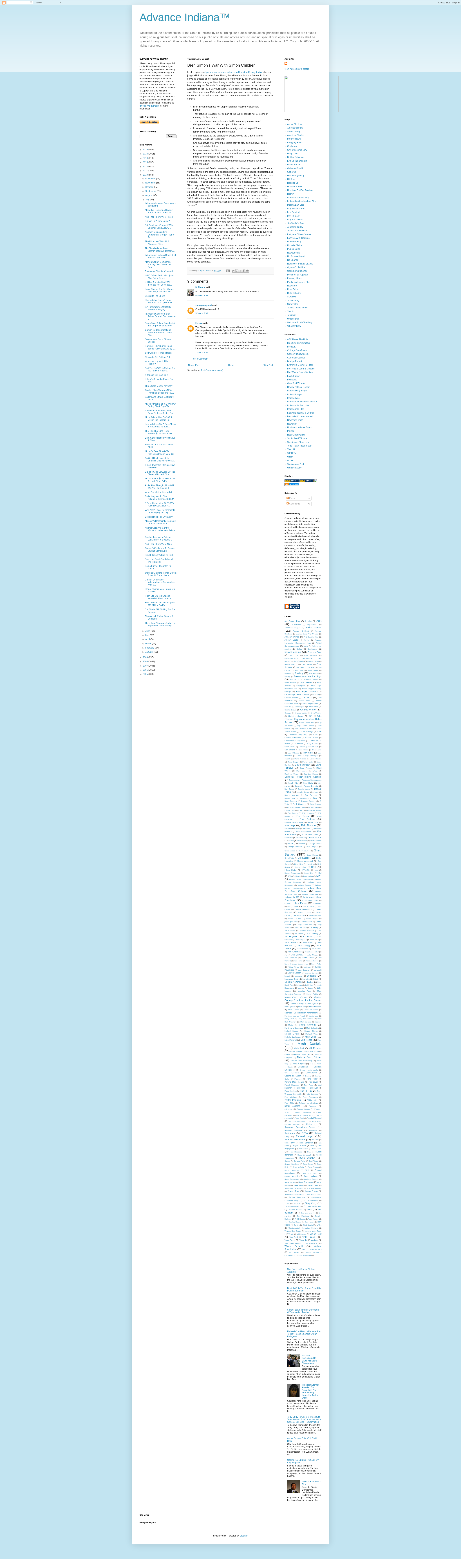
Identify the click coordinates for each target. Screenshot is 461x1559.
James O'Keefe (294, 918)
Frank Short (301, 838)
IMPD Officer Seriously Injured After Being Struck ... (159, 276)
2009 (145, 657)
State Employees (292, 1179)
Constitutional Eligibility (295, 741)
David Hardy (307, 762)
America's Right (295, 128)
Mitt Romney (315, 1048)
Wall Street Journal (293, 1243)
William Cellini (315, 1249)
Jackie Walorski (302, 909)
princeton (288, 1109)
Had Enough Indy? (296, 175)
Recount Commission (298, 1121)
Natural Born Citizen (309, 1057)
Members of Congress (294, 1028)
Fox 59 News (293, 376)
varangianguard (203, 305)
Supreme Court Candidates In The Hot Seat (159, 560)
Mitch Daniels (309, 1044)
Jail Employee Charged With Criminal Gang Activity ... (159, 226)
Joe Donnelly (312, 933)
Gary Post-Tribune (296, 383)
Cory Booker (312, 744)
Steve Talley (298, 1185)
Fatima (297, 828)
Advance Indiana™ (185, 17)
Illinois (297, 876)
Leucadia (311, 976)
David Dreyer (293, 762)
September (151, 191)
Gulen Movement (305, 861)
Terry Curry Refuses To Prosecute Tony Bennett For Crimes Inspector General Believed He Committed (304, 1419)
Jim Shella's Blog (295, 223)
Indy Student (293, 216)
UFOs (319, 1225)
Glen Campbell (312, 847)
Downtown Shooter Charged (159, 271)
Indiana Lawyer (294, 394)
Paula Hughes (291, 1091)
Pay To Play (306, 1091)
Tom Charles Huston (293, 1222)
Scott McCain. (298, 1167)
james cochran (304, 912)
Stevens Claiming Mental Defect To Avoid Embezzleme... (160, 574)
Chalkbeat (292, 146)
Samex (287, 1161)
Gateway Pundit (295, 168)
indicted (288, 903)
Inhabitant (317, 903)
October (149, 187)
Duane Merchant (292, 795)
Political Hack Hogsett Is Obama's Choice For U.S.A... (160, 459)
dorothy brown (303, 792)
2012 (145, 166)
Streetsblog (292, 304)
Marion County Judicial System (304, 1004)
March (148, 643)
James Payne (312, 918)
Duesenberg (290, 798)
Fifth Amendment (303, 832)
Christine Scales (296, 716)
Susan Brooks (311, 1191)
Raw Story (292, 285)
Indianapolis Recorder (298, 405)
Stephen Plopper (310, 1179)
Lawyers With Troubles (298, 238)
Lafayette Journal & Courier (300, 413)
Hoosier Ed (292, 183)
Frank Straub (315, 837)
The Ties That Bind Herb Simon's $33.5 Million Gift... (159, 432)
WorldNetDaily (294, 467)
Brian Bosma (290, 682)
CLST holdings (306, 731)
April (147, 639)
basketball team (291, 658)
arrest (306, 646)
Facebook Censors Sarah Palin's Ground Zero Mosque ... (160, 316)
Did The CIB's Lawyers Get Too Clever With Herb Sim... (160, 473)
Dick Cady (308, 783)
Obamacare (303, 1067)
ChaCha (288, 707)
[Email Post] (227, 271)
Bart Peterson (310, 655)
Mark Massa (293, 1010)
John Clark (307, 943)
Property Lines (294, 278)
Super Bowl (293, 1191)
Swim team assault (313, 1194)
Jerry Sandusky (304, 925)
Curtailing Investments (308, 747)
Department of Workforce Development (305, 780)
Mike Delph (311, 1037)
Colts (315, 735)
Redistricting (311, 1124)
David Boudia (315, 759)
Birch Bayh (313, 670)
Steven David (313, 1185)
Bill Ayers (311, 667)
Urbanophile (293, 319)
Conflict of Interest (293, 738)
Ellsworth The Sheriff (155, 296)
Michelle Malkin (295, 245)
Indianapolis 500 (292, 897)
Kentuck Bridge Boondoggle (296, 964)
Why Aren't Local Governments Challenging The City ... (160, 511)
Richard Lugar (304, 1136)
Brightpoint (300, 686)
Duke (315, 798)
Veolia (291, 1234)
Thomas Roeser (295, 1210)
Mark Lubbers (315, 1007)
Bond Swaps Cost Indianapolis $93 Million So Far (160, 603)
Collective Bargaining (298, 735)
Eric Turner (302, 816)
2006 (145, 670)
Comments (294, 504)
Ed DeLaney (313, 807)
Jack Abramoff (308, 906)
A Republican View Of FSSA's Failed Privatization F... (159, 504)
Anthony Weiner (292, 637)
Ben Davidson (308, 658)
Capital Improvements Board (297, 694)
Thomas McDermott (312, 1206)
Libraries (306, 979)
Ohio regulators (292, 1073)
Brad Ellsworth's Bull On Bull (159, 555)
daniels (287, 759)
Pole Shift (289, 1103)
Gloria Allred (290, 851)
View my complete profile (297, 69)
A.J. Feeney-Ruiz (292, 621)
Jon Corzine (316, 949)
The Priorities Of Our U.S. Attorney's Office (157, 242)
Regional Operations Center (300, 1127)
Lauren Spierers (312, 973)
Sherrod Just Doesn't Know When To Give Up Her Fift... (159, 301)
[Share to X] (240, 271)
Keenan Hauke (312, 961)
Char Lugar (299, 707)
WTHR (290, 460)
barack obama (293, 651)
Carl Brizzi (307, 697)
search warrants (292, 1170)
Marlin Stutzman (311, 1010)
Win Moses (294, 1252)
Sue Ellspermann (314, 1188)
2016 (145, 149)
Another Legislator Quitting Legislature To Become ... (158, 538)
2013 (145, 162)
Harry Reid (298, 864)
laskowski (317, 970)
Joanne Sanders (307, 931)
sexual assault (291, 1176)
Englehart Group (314, 810)
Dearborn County (292, 774)
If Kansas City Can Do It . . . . (158, 375)
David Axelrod (300, 759)
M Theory (200, 287)
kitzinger (307, 967)
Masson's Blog (294, 241)
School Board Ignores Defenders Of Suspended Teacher (303, 1311)
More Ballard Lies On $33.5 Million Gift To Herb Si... (158, 418)
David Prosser (306, 768)
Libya (315, 979)
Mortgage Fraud (312, 1051)
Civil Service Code (303, 729)
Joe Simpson (301, 940)
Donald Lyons (304, 789)
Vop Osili (294, 1237)
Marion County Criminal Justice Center (303, 999)
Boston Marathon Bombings (308, 676)
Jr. (286, 955)
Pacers (308, 1076)
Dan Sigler (308, 753)
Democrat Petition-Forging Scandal (303, 777)
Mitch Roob (299, 1048)
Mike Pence (306, 1040)
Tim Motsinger (303, 1216)
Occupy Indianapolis (309, 1070)
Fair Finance (308, 825)
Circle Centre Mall (306, 723)
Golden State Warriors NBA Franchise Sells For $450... (159, 391)
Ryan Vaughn (307, 1157)
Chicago (288, 713)
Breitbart (291, 347)
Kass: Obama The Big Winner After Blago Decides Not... (159, 290)
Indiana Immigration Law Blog (301, 201)
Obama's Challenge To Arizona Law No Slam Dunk (160, 549)
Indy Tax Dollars (295, 219)
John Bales (290, 942)
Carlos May (304, 701)
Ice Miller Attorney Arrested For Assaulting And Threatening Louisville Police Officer (310, 1391)
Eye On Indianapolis (297, 161)
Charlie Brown (290, 710)
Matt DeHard (305, 1022)
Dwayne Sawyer (308, 801)
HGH (313, 867)
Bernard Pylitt (313, 661)
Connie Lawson (312, 738)
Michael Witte (311, 1034)
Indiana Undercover (310, 894)
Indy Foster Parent (296, 208)
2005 (145, 674)
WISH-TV (291, 453)
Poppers (312, 1106)
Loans (299, 985)
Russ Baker (293, 289)
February (150, 648)
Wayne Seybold (294, 1246)
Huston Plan (309, 873)
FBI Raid (306, 828)
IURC (296, 906)
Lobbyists (309, 985)
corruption (299, 744)
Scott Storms (313, 1167)
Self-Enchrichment (309, 1173)
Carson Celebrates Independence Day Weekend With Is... (160, 582)
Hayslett (310, 864)
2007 (145, 666)
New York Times (295, 420)
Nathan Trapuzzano (302, 1054)
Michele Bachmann (293, 1037)
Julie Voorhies (291, 958)
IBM (319, 873)
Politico (290, 431)
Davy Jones (301, 771)
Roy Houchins (296, 1152)
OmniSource (311, 1073)
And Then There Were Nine (158, 544)
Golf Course (304, 851)
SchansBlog (293, 300)
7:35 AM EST (201, 352)
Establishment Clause (294, 822)
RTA (309, 1152)
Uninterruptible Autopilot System (302, 1228)
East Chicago (315, 804)
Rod (312, 1146)
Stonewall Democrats (294, 1188)
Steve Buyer (290, 1182)
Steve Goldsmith (305, 1182)
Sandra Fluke (299, 1161)
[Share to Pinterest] (247, 271)
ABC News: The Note (297, 339)
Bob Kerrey (314, 673)
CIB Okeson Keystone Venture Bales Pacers (303, 719)
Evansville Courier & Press (300, 365)
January (149, 652)
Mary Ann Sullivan (305, 1019)
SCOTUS (291, 296)
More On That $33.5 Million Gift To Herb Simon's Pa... (160, 479)
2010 (145, 175)
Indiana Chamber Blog (298, 197)
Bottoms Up (295, 679)
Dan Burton (290, 750)
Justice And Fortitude (297, 230)
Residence (313, 1130)
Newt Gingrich (299, 1064)
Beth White (307, 664)
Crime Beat (289, 747)
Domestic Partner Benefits (306, 786)
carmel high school (309, 704)
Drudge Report (294, 361)
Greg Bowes (312, 855)
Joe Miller (308, 936)
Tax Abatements (310, 1200)
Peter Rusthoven (310, 1097)
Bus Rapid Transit (306, 691)
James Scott (306, 922)
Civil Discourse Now (297, 150)
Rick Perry (290, 1143)
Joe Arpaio (298, 934)
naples (287, 1054)
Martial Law (313, 1016)
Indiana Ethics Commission (300, 879)
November (150, 182)
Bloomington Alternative (298, 343)
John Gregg (303, 945)
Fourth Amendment (310, 834)
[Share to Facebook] (244, 271)
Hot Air (290, 194)
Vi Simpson (301, 1234)
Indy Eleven (301, 903)
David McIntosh (302, 765)
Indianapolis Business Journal (302, 401)
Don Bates (289, 789)
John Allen (314, 940)
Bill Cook (299, 670)
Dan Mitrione (293, 753)
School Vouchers (292, 1164)
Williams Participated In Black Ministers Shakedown (309, 1359)
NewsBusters (293, 253)
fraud (291, 841)
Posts (292, 498)
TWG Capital (308, 1225)
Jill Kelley (314, 927)
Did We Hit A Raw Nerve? (157, 221)
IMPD (318, 876)
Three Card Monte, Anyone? (159, 386)
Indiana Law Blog (295, 205)
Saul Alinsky (314, 1161)
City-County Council (305, 725)
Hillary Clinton (291, 870)
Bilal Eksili (300, 667)
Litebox (310, 982)
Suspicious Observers (298, 442)
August (149, 195)
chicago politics (301, 713)
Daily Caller (293, 153)
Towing (297, 1225)
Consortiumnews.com (297, 354)
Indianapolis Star (295, 409)
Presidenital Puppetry (297, 274)
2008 (145, 661)
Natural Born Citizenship (301, 1061)
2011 (145, 170)
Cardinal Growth (291, 698)
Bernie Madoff (291, 664)
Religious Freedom (293, 1130)
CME (319, 731)
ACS (318, 621)
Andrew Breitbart (300, 631)
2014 (145, 158)
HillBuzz (291, 179)
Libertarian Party (292, 979)
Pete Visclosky (291, 1097)
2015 (145, 153)
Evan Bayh (290, 825)
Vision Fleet (316, 1234)
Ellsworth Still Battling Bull (157, 357)
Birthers (288, 673)
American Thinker (296, 135)
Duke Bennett (291, 801)
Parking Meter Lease (294, 1082)
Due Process (311, 795)
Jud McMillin (297, 955)
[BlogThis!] (237, 271)
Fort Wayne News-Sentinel (300, 372)
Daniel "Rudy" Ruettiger (307, 756)
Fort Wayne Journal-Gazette (301, 368)
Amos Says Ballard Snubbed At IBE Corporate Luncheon (160, 324)
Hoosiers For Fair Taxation (300, 190)
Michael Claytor (311, 1031)
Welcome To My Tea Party (299, 322)
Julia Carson (312, 955)
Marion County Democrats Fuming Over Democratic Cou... (158, 264)
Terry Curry (310, 1203)
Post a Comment (200, 359)
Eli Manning (290, 810)
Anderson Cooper (292, 628)
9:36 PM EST (201, 295)
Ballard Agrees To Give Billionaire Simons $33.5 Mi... (160, 497)
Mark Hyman (290, 1007)
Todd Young (313, 1219)
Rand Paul (299, 1118)
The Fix (290, 311)
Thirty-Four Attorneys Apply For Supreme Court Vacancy (160, 624)
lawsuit (287, 976)
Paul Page (300, 1088)
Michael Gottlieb (292, 1034)
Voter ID (303, 1240)
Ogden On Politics (296, 267)
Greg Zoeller (304, 858)
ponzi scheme (292, 1106)
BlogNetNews (294, 139)
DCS (315, 771)
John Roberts (302, 949)
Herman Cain (300, 867)
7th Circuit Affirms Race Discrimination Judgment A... (160, 249)
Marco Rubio (312, 994)
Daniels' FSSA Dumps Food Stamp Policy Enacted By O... (160, 347)
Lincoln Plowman (293, 982)
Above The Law (295, 124)
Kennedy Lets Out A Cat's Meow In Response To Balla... (160, 425)
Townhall (291, 315)
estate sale (313, 822)
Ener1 (300, 810)
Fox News (292, 379)
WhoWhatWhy (294, 326)
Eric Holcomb (308, 813)
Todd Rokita (300, 1219)
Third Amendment (292, 1206)
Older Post (268, 365)
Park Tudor (312, 1079)
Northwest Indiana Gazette (300, 264)
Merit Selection (312, 1028)
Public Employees (303, 1112)
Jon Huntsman (294, 952)
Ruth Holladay (294, 293)
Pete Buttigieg (312, 1094)
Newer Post (194, 365)
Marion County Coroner (296, 997)
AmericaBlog (293, 131)
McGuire (318, 1022)
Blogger (243, 1536)
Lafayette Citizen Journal (299, 234)
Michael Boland (291, 1031)
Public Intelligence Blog (298, 282)
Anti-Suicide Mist (311, 637)
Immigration (308, 876)
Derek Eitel (293, 783)
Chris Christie (316, 713)
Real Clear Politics (296, 435)
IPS (288, 906)
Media (290, 1025)
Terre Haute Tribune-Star (299, 446)
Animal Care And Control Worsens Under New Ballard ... (160, 530)
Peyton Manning (293, 1100)
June (148, 631)
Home (231, 365)
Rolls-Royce (303, 1149)
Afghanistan (312, 624)
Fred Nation (302, 841)
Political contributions (308, 1103)
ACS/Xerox (296, 624)
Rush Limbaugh (304, 1155)
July (147, 199)
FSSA (290, 843)
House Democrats (292, 873)
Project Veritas (303, 1109)
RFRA (305, 1133)
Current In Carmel (296, 357)
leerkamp (298, 976)
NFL (311, 1064)
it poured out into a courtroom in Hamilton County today (233, 72)
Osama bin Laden (293, 1076)
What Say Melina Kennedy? (158, 492)
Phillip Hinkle (312, 1100)
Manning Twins (304, 991)
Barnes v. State (314, 652)
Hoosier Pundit (294, 186)
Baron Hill (293, 655)
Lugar (310, 988)
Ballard (299, 649)
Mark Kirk (302, 1007)
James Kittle (299, 915)
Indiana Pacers (304, 885)
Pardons (297, 1079)
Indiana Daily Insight (297, 390)
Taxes (287, 1203)
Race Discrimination (304, 1115)
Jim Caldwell (290, 931)
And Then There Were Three (159, 217)
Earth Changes (299, 804)
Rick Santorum (306, 1143)
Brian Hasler (306, 682)
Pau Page (308, 1085)
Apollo (306, 640)
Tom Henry (309, 1222)
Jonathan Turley (295, 227)
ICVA (290, 876)
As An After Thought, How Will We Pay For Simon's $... (159, 486)
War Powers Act (311, 1243)
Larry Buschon (304, 970)
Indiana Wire (293, 398)
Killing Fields (293, 967)
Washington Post (295, 464)
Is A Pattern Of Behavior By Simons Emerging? (158, 308)
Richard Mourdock (295, 1139)
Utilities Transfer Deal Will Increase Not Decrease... (158, 283)
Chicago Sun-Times (297, 350)
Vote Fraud (308, 1236)
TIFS (309, 1209)
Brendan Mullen (311, 679)
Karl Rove (298, 961)
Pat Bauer (313, 1082)
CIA (310, 716)
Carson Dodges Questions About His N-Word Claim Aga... (158, 333)
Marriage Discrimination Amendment (301, 1013)
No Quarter (292, 260)
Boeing (287, 677)
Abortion (308, 621)
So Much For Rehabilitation (158, 353)
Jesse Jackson (300, 927)
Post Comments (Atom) (212, 370)
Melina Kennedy (307, 1025)
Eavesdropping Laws (296, 807)
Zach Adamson (304, 1255)
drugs (316, 792)
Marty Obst (289, 1019)
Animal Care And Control (307, 634)
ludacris (301, 988)
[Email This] (234, 271)
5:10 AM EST (201, 313)
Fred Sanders (315, 841)
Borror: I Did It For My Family (159, 517)
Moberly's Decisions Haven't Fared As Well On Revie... (159, 211)
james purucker (291, 922)
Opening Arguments (297, 271)
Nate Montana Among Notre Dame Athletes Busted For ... (160, 411)
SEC (307, 1170)
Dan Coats (303, 750)
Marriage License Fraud (295, 1016)
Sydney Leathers (297, 1197)
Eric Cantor (293, 813)
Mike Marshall (291, 1040)
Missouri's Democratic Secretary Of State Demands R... (160, 522)
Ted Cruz (297, 1203)
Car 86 (316, 695)
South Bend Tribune (297, 438)
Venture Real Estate (293, 1231)
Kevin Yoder (316, 964)
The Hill (291, 449)
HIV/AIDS (306, 870)
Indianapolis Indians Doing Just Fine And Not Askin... (160, 256)
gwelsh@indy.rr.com (149, 106)
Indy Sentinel (293, 212)
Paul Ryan (313, 1088)
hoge (316, 870)
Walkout (314, 1240)
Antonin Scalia (291, 640)
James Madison (314, 915)
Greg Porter (289, 858)
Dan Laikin (316, 750)
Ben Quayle (299, 661)
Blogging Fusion (295, 142)
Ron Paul (316, 1148)
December (150, 178)
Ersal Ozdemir (307, 819)
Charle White (312, 707)
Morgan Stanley (295, 1051)
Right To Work (299, 1146)
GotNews (291, 172)
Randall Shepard (314, 1118)
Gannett (302, 844)
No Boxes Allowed (296, 256)
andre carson (313, 627)
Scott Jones (308, 1164)
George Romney (295, 847)
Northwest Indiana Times (299, 427)
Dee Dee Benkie (311, 774)
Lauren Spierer (294, 973)
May (147, 635)
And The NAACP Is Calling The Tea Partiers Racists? (160, 369)
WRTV (290, 457)
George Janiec (315, 844)
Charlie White (308, 709)
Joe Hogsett (291, 936)
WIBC (304, 1249)
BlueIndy (299, 673)
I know (198, 323)
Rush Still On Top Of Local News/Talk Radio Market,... (159, 597)
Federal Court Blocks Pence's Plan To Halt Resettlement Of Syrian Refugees (304, 1334)
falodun (288, 828)
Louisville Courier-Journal (300, 416)
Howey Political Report (298, 387)
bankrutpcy (312, 649)
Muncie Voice (293, 249)
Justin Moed (308, 958)
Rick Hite (315, 1140)
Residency (290, 1133)
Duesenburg (304, 798)
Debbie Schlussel (296, 157)
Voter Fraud (290, 1240)
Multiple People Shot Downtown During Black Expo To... (160, 405)
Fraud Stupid (293, 164)
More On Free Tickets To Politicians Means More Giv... (160, 452)
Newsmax (292, 424)
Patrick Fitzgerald (292, 1085)
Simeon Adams (310, 1176)
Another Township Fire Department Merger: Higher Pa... (159, 235)
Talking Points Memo (297, 307)
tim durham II (307, 1213)
